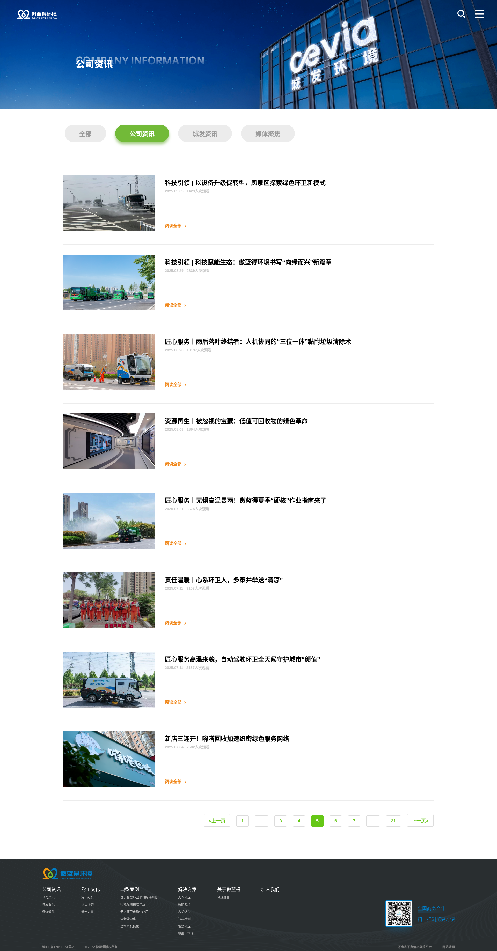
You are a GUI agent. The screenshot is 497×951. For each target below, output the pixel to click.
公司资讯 (142, 133)
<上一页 (217, 820)
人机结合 (184, 912)
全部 (85, 133)
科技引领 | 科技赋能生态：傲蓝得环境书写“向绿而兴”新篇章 (248, 262)
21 (393, 820)
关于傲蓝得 (228, 889)
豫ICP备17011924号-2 (58, 947)
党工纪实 (87, 897)
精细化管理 (186, 933)
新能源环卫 (186, 905)
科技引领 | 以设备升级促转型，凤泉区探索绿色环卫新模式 (245, 182)
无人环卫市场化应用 (134, 912)
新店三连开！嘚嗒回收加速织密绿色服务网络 (227, 738)
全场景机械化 (129, 926)
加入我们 (270, 889)
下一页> (420, 820)
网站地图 (448, 947)
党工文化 (90, 889)
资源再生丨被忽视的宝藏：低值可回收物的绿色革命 (236, 421)
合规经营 (223, 897)
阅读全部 (173, 226)
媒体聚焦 (267, 133)
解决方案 (187, 889)
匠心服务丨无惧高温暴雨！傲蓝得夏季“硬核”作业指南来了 (245, 500)
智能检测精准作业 (132, 905)
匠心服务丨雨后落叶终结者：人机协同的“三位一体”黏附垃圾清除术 (258, 341)
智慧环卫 (184, 926)
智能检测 (184, 919)
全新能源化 (128, 919)
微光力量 (87, 912)
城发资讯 (205, 133)
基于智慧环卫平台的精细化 (139, 897)
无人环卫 (184, 897)
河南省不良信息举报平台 (415, 947)
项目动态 (87, 905)
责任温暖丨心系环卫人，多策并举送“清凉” (224, 579)
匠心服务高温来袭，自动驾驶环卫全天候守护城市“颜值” (242, 659)
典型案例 (129, 889)
